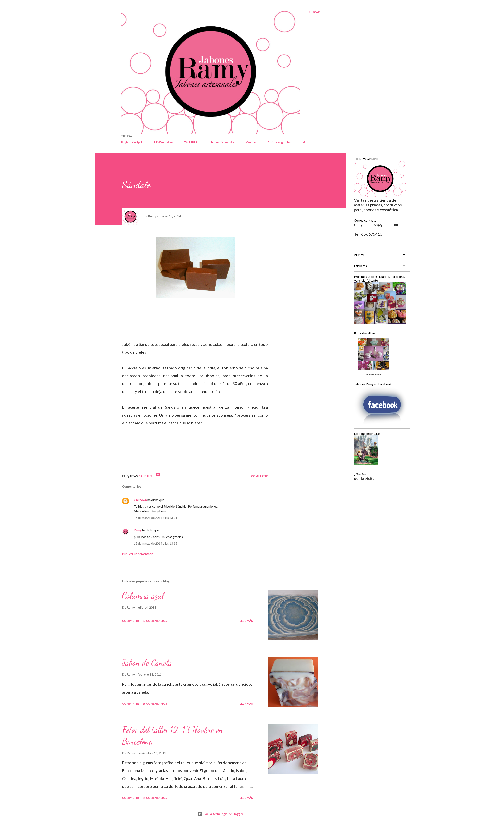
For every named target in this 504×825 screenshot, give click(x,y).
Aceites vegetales (279, 142)
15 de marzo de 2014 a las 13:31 (155, 517)
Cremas (251, 142)
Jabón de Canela (147, 663)
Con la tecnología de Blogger (223, 814)
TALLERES (190, 142)
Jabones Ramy (373, 374)
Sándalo (145, 476)
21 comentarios (154, 797)
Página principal (131, 142)
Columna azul (143, 595)
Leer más (246, 620)
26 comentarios (154, 703)
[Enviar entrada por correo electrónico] (158, 476)
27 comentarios (154, 620)
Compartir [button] (259, 476)
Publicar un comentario (137, 554)
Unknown (140, 500)
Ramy (138, 530)
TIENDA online (163, 142)
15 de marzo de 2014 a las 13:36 (155, 543)
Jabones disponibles (221, 142)
